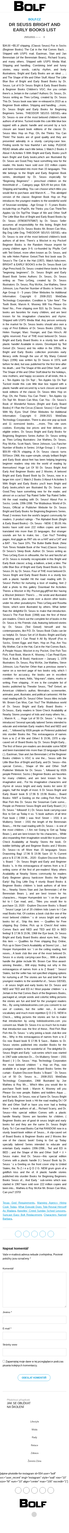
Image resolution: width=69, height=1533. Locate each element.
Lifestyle (34, 1421)
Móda (34, 1429)
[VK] (51, 1234)
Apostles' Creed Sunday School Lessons (41, 1210)
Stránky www (10, 1344)
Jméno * (7, 1312)
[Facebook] (18, 1234)
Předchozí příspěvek (19, 1403)
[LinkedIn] (34, 1234)
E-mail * (7, 1328)
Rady (34, 1437)
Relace (34, 1445)
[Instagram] (51, 1490)
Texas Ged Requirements (19, 1202)
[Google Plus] (42, 1234)
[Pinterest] (42, 1490)
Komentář (8, 1268)
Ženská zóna (34, 1461)
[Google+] (34, 1490)
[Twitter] (26, 1234)
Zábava (34, 1453)
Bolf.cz (34, 19)
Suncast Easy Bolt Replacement (22, 1214)
